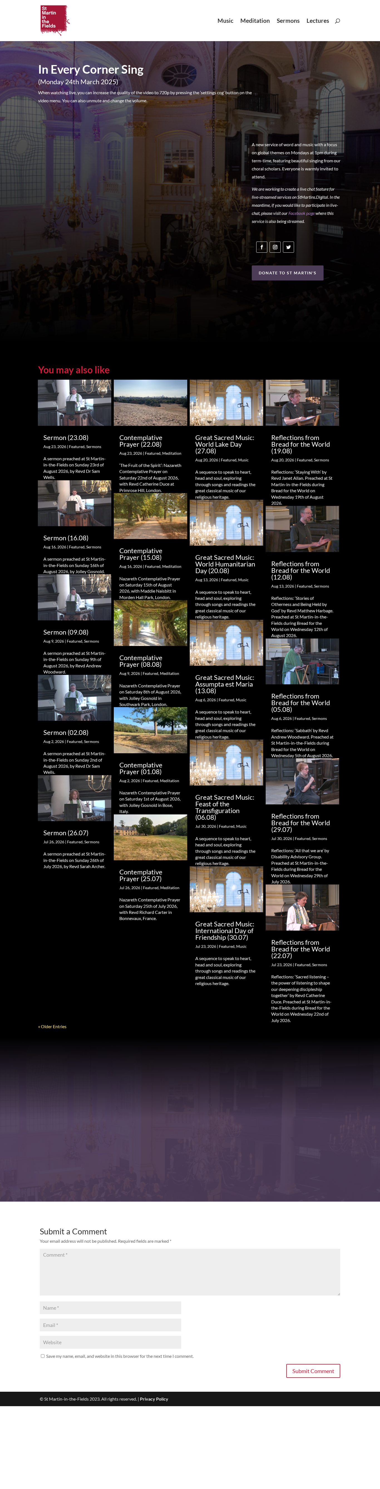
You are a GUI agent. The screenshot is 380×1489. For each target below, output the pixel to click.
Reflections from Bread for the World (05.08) (300, 702)
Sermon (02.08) (65, 732)
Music (225, 21)
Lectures (318, 21)
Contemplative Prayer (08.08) (140, 660)
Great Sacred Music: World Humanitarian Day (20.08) (225, 564)
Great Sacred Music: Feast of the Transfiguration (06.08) (224, 807)
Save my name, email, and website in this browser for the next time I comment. (120, 1356)
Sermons (288, 21)
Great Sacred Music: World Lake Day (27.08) (224, 444)
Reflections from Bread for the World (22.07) (300, 948)
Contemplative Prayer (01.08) (140, 768)
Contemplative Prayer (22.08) (140, 440)
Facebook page (301, 213)
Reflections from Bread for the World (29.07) (300, 822)
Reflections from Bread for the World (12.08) (300, 570)
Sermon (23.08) (65, 437)
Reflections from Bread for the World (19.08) (300, 444)
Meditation (255, 21)
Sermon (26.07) (65, 833)
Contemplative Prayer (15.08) (140, 553)
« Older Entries (52, 1026)
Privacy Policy (154, 1398)
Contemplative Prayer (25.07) (140, 875)
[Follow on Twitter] (288, 247)
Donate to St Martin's (288, 272)
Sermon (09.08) (65, 632)
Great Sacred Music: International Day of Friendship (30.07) (224, 930)
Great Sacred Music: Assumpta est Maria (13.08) (224, 684)
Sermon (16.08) (65, 538)
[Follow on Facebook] (261, 247)
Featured (77, 446)
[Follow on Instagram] (275, 247)
